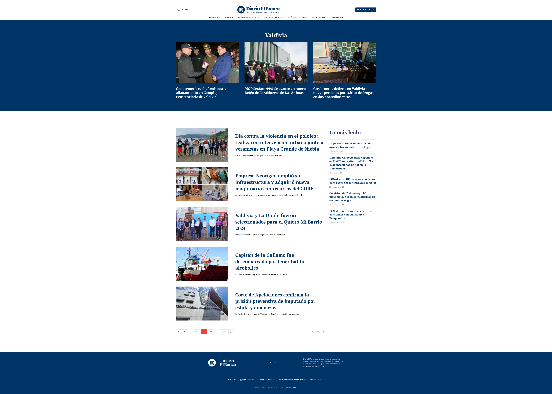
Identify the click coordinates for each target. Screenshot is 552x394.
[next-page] (230, 331)
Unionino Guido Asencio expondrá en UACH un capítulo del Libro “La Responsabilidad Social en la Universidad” (351, 163)
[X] (280, 362)
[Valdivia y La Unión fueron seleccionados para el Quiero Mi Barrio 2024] (202, 224)
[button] (182, 10)
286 (211, 332)
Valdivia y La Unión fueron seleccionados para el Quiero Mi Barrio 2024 (278, 221)
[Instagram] (275, 362)
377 (224, 332)
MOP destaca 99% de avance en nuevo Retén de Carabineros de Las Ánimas (275, 91)
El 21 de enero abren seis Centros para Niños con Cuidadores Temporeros (350, 214)
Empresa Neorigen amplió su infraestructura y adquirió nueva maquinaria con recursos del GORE (274, 182)
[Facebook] (270, 362)
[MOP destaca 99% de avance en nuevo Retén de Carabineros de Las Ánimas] (276, 62)
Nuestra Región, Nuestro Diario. (285, 387)
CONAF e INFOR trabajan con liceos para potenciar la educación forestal (352, 180)
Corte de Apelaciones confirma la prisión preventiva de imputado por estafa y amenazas (275, 301)
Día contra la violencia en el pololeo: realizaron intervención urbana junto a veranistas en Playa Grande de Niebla (279, 142)
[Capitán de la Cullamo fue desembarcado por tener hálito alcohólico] (202, 264)
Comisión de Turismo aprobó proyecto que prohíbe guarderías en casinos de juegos (352, 196)
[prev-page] (178, 331)
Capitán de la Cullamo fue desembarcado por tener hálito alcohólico (269, 261)
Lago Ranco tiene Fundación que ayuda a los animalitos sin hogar (350, 145)
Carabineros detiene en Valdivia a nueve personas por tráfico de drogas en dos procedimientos (343, 93)
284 (196, 332)
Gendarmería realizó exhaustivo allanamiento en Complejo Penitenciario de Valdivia (202, 93)
